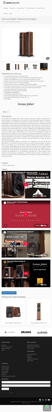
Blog (10, 13)
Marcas (3, 374)
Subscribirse (5, 388)
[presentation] (1, 312)
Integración (5, 373)
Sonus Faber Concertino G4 (13, 323)
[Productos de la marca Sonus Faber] (26, 104)
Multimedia (5, 371)
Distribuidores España (33, 345)
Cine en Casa (5, 369)
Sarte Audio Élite (31, 354)
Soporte (29, 355)
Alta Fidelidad (5, 368)
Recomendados (6, 348)
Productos (12, 8)
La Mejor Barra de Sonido (8, 376)
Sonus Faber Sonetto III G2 (39, 323)
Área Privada (30, 348)
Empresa (5, 8)
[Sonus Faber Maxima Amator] (26, 44)
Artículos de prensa (7, 346)
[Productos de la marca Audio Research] (26, 332)
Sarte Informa (20, 8)
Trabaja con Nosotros (32, 359)
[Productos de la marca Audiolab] (42, 332)
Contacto (5, 13)
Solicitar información (9, 293)
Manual (6, 112)
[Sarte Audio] (11, 2)
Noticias (4, 345)
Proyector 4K (5, 366)
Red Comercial (30, 8)
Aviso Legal (30, 360)
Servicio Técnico (40, 8)
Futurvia (28, 402)
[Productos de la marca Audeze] (10, 332)
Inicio (3, 21)
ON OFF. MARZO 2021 (9, 165)
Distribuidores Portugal (33, 346)
